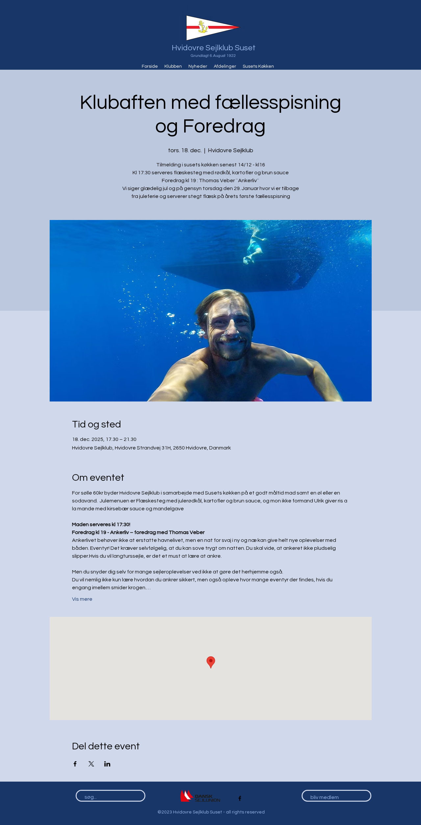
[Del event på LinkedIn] (107, 763)
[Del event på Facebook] (75, 763)
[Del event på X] (91, 763)
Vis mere (82, 599)
